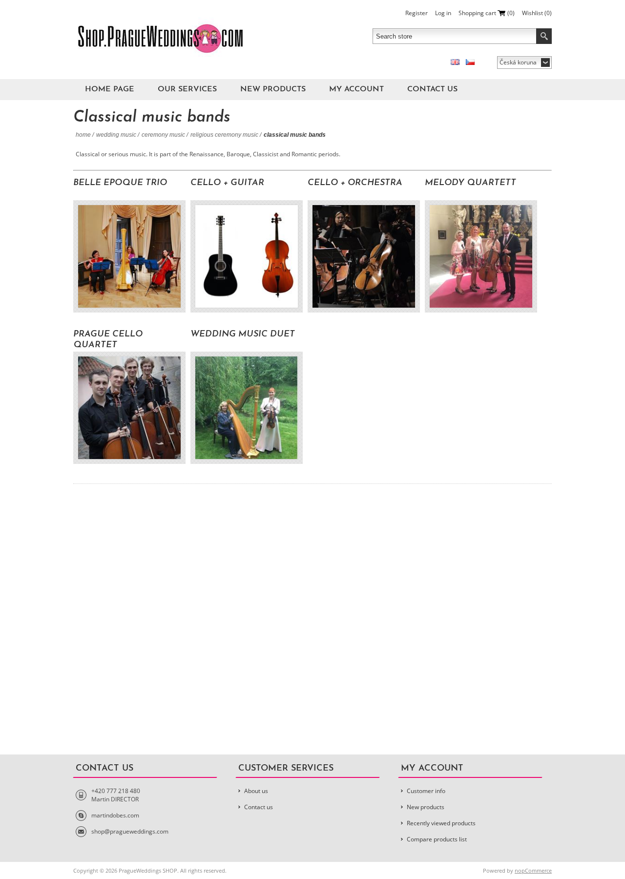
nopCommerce (533, 870)
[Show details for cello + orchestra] (363, 256)
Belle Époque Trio (120, 183)
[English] (455, 62)
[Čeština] (470, 62)
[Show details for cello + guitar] (246, 256)
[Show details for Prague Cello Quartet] (129, 407)
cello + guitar (227, 183)
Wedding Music (116, 134)
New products (273, 89)
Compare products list (437, 839)
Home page (109, 89)
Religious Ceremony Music (224, 134)
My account (356, 89)
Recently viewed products (441, 823)
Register (416, 13)
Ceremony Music (163, 134)
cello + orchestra (355, 183)
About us (256, 791)
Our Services (187, 89)
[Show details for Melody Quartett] (481, 256)
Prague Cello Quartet (108, 340)
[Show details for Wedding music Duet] (246, 407)
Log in (443, 13)
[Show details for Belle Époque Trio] (129, 256)
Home (83, 134)
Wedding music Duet (242, 334)
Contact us (432, 89)
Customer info (426, 791)
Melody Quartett (470, 183)
